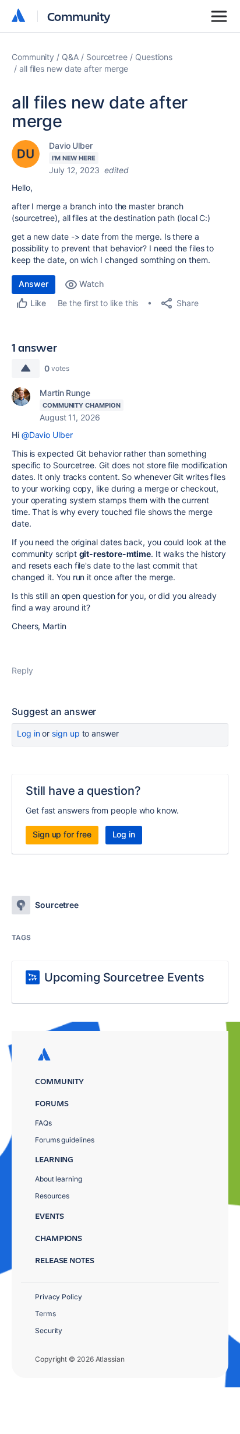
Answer (33, 284)
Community (79, 16)
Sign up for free (62, 834)
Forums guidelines (64, 1139)
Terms (45, 1313)
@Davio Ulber (47, 435)
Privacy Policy (58, 1296)
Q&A (70, 57)
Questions (153, 57)
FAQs (43, 1123)
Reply (22, 670)
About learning (58, 1178)
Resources (52, 1195)
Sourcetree (107, 57)
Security (48, 1330)
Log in (28, 733)
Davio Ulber (71, 145)
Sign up (65, 733)
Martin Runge (65, 393)
